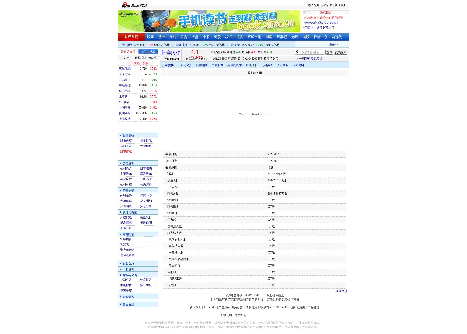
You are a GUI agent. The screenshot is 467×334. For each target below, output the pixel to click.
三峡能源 (125, 68)
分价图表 (126, 206)
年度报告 (146, 280)
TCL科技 (124, 79)
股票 (150, 37)
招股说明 (146, 222)
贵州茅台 (125, 113)
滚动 (172, 37)
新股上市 (126, 146)
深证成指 (182, 45)
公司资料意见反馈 (311, 58)
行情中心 (320, 37)
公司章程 (126, 184)
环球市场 (254, 37)
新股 (217, 37)
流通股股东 (234, 65)
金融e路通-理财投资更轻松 (321, 22)
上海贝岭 (125, 119)
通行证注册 (298, 307)
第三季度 (126, 290)
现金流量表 (127, 255)
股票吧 (282, 37)
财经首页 (313, 5)
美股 (306, 37)
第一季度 (146, 285)
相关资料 (146, 184)
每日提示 (146, 140)
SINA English (281, 307)
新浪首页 (327, 5)
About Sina (209, 307)
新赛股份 (171, 53)
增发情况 (126, 222)
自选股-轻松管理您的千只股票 (323, 18)
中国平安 (125, 107)
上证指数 (126, 45)
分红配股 (126, 217)
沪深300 (236, 45)
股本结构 (146, 168)
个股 (206, 37)
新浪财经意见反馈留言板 (283, 299)
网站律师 (265, 307)
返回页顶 (341, 291)
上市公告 (126, 228)
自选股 (337, 37)
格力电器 (125, 91)
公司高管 (146, 179)
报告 (239, 37)
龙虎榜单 (146, 146)
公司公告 (126, 280)
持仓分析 (146, 206)
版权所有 (241, 315)
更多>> (331, 44)
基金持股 (126, 179)
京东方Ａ (125, 74)
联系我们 (238, 307)
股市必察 (126, 140)
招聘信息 (251, 307)
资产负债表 (127, 250)
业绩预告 (126, 239)
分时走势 (126, 195)
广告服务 (224, 307)
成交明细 (146, 201)
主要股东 (126, 173)
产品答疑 (313, 307)
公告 (183, 37)
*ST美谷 (124, 102)
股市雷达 (126, 151)
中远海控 (125, 85)
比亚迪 (123, 96)
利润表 (124, 244)
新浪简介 (195, 307)
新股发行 (146, 217)
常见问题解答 (219, 299)
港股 (294, 37)
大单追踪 (126, 201)
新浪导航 (340, 5)
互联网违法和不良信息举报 (245, 299)
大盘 (195, 37)
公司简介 (126, 168)
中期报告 (126, 285)
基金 (161, 37)
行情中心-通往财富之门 (319, 27)
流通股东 (146, 173)
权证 (228, 37)
